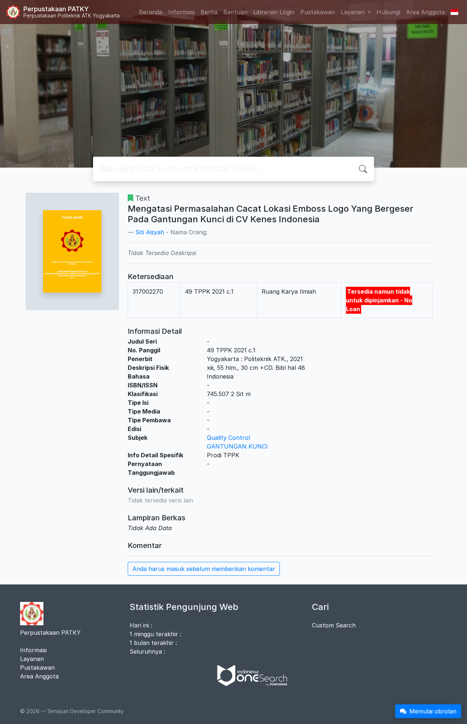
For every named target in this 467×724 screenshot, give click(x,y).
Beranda (150, 12)
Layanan (32, 658)
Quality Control (228, 437)
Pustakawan (317, 12)
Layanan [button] (353, 12)
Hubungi (388, 12)
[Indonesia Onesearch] (249, 675)
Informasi (181, 12)
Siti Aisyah (149, 232)
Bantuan (235, 12)
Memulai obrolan (432, 711)
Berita (209, 12)
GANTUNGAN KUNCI (237, 446)
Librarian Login (273, 12)
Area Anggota (425, 12)
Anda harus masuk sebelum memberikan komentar (203, 568)
